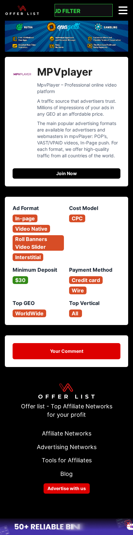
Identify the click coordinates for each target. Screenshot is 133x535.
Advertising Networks (67, 447)
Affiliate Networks (66, 433)
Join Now (66, 173)
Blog (66, 473)
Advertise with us (66, 488)
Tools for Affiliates (67, 460)
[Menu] (123, 10)
